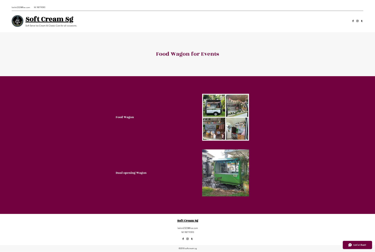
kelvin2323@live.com (21, 7)
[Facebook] (353, 20)
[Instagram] (357, 20)
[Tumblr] (361, 20)
